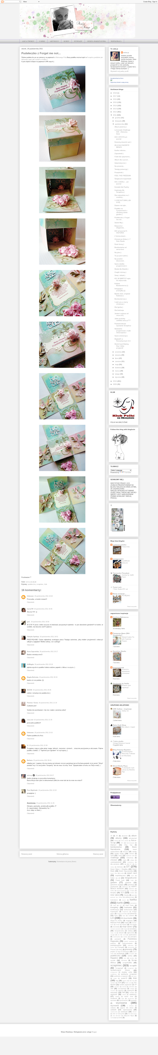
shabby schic (127, 972)
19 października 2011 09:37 (45, 775)
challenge (114, 858)
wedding (132, 992)
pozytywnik (131, 947)
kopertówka (114, 911)
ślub (45, 584)
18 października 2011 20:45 (42, 690)
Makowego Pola (61, 57)
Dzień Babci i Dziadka (119, 869)
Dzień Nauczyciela (126, 871)
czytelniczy (130, 862)
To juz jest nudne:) (121, 256)
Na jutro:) (118, 252)
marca (117, 371)
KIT (121, 905)
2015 (115, 102)
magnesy (129, 920)
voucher (112, 990)
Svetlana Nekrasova (121, 617)
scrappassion (118, 559)
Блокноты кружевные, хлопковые (126, 671)
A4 (117, 836)
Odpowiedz (30, 602)
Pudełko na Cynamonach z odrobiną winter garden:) (121, 211)
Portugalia (121, 947)
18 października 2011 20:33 (48, 677)
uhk (111, 988)
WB (123, 992)
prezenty (128, 949)
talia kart (131, 980)
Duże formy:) (119, 244)
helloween (131, 888)
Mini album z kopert (128, 727)
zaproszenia (127, 1010)
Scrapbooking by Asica (116, 78)
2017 (115, 96)
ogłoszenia (130, 933)
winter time (128, 996)
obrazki (121, 933)
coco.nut (30, 720)
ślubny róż (125, 711)
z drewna (130, 1005)
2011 (115, 115)
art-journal (133, 838)
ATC (122, 843)
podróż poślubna (129, 941)
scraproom (131, 968)
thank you (128, 982)
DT (128, 866)
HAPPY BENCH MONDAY (123, 887)
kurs (116, 915)
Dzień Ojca (113, 873)
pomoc (112, 947)
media (117, 924)
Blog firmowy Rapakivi (122, 750)
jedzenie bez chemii (116, 897)
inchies (132, 892)
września (118, 352)
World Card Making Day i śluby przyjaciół (122, 346)
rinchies (132, 958)
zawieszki (124, 1012)
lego (124, 915)
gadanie (128, 882)
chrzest (113, 860)
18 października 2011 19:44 (43, 596)
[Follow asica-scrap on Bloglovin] (119, 459)
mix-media (133, 924)
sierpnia (118, 355)
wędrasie (113, 994)
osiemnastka (116, 936)
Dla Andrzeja (119, 310)
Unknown (30, 596)
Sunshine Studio (119, 651)
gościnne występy (117, 885)
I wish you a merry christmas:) (121, 303)
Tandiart (112, 982)
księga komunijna (122, 913)
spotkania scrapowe (129, 974)
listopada (118, 121)
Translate (127, 472)
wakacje (121, 990)
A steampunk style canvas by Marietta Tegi (128, 770)
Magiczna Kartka (116, 920)
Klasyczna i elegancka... (120, 227)
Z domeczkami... (121, 236)
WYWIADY (78, 41)
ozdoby (125, 936)
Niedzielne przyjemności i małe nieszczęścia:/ (123, 331)
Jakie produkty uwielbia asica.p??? (123, 319)
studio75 (124, 978)
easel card (132, 873)
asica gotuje (124, 840)
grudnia (118, 118)
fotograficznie (131, 878)
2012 (115, 112)
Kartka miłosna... (121, 150)
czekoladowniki (115, 862)
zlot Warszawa (132, 1013)
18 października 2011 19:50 (40, 622)
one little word (122, 934)
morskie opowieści (115, 929)
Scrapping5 (119, 968)
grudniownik (114, 887)
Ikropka (113, 893)
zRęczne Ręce (129, 1016)
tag (117, 980)
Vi (27, 745)
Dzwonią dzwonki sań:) (123, 142)
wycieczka (131, 998)
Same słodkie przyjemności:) (121, 265)
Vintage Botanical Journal (121, 743)
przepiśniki (120, 953)
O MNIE (42, 41)
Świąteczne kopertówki (123, 179)
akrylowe (125, 836)
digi (125, 864)
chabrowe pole (130, 855)
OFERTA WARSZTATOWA (96, 41)
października (120, 124)
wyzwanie (114, 1005)
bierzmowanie (130, 843)
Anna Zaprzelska (33, 651)
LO (112, 918)
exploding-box (120, 875)
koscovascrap (118, 667)
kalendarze (114, 900)
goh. (28, 622)
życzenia (119, 1017)
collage (132, 860)
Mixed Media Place (120, 766)
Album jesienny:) (121, 127)
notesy (130, 931)
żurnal (112, 1017)
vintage (132, 988)
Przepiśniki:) (119, 172)
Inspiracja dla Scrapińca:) (120, 191)
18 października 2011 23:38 (38, 745)
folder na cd (115, 878)
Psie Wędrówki (32, 790)
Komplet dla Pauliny (122, 187)
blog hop (128, 845)
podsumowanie (127, 943)
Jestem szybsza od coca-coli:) (122, 314)
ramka (130, 956)
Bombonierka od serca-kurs (121, 248)
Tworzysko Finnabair (121, 573)
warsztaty (113, 992)
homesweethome (121, 890)
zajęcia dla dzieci (126, 1008)
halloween (125, 886)
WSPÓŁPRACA (116, 41)
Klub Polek (130, 905)
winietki (117, 996)
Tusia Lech (117, 587)
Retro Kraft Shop (119, 725)
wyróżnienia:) (123, 1000)
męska (124, 924)
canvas (131, 853)
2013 (115, 109)
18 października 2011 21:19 (48, 703)
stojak (115, 978)
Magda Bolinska (32, 677)
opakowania (133, 935)
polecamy (130, 945)
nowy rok (113, 933)
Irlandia (126, 895)
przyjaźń (131, 953)
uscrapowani (122, 988)
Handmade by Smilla (121, 683)
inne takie (114, 895)
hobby (112, 890)
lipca (117, 358)
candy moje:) (119, 853)
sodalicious (113, 974)
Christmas (130, 858)
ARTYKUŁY (54, 41)
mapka (126, 922)
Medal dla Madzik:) (121, 269)
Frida (132, 880)
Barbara (30, 760)
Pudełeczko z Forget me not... (122, 218)
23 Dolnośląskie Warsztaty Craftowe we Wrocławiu (128, 754)
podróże (113, 943)
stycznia (118, 377)
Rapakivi (114, 958)
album (134, 836)
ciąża (124, 860)
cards (120, 855)
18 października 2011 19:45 (43, 609)
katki (114, 905)
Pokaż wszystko (132, 606)
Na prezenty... (120, 166)
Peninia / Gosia (32, 703)
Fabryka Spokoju (33, 636)
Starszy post (98, 854)
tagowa (124, 980)
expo (132, 875)
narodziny (133, 929)
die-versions (114, 864)
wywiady (134, 1000)
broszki (125, 851)
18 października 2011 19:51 (49, 636)
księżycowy (126, 547)
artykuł (116, 840)
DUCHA (29, 690)
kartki (120, 902)
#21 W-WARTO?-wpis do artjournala (122, 279)
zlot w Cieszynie (118, 1014)
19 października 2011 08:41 (42, 760)
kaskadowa (133, 903)
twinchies (131, 986)
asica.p (29, 775)
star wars (134, 976)
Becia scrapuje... (119, 594)
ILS (122, 892)
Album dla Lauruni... (122, 160)
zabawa (113, 1008)
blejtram (113, 845)
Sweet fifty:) (119, 223)
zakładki (113, 1010)
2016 (115, 99)
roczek (112, 960)
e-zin (122, 873)
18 (111, 836)
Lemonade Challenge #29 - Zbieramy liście (122, 132)
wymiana (113, 1000)
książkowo (125, 911)
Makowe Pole (115, 922)
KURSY (66, 41)
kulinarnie (133, 913)
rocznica (124, 960)
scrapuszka (113, 972)
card (112, 855)
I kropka (131, 890)
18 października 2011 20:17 (49, 651)
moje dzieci (127, 927)
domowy (120, 867)
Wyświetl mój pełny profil (119, 71)
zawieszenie (113, 1011)
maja (117, 364)
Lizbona (131, 915)
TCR (119, 983)
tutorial (124, 986)
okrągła (112, 934)
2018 (115, 93)
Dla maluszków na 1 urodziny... (122, 196)
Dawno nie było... (121, 205)
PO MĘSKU (126, 595)
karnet (124, 900)
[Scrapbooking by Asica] (111, 80)
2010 (115, 381)
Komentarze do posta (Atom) (66, 861)
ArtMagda (30, 664)
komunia (128, 907)
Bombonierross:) (121, 299)
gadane (113, 882)
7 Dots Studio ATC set (120, 589)
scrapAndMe (127, 963)
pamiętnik (118, 939)
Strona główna (62, 854)
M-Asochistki (126, 918)
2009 (115, 384)
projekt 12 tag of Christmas (119, 951)
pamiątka (133, 937)
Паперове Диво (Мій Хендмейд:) (121, 634)
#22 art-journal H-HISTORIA (121, 232)
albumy (118, 838)
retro (125, 958)
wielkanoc (133, 994)
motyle (125, 929)
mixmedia (116, 927)
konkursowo (128, 910)
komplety (114, 907)
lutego (117, 374)
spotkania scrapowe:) (121, 976)
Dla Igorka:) (119, 307)
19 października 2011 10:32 (47, 790)
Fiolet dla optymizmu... (123, 157)
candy (134, 851)
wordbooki (113, 998)
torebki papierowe (126, 985)
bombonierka (116, 847)
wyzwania (121, 1002)
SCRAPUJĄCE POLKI (120, 970)
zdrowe (134, 1011)
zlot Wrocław (117, 1015)
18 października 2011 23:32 (43, 732)
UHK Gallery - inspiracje (122, 709)
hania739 (30, 609)
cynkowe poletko (119, 545)
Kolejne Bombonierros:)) (121, 284)
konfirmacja (114, 910)
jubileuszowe (129, 897)
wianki (124, 994)
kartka (133, 899)
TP (136, 985)
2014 (115, 105)
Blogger (94, 1032)
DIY (131, 864)
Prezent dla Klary (116, 949)
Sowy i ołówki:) (120, 275)
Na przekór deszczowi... (120, 260)
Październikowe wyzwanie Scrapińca (123, 325)
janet (133, 895)
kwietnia (118, 368)
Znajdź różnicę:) (120, 272)
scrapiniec (39, 584)
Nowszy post (26, 854)
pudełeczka (32, 584)
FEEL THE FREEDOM (123, 176)
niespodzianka (119, 931)
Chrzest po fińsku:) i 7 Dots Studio (122, 240)
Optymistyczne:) (120, 163)
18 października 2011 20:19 (43, 664)
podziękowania (115, 945)
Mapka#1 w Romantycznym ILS (122, 340)
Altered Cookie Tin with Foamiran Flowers (128, 639)
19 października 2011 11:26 (45, 803)
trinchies (116, 986)
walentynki (130, 990)
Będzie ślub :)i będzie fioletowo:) (122, 295)
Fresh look (120, 880)
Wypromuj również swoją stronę (119, 82)
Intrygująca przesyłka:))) (120, 290)
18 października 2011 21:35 (43, 720)
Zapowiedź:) (119, 153)
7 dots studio (118, 741)
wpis (122, 998)
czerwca (118, 361)
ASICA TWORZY (28, 41)
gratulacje (131, 885)
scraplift (133, 965)
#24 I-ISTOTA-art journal (121, 138)
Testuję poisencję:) (121, 169)
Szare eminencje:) (121, 336)
